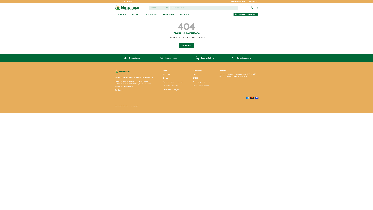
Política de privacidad (201, 86)
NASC (195, 74)
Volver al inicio (186, 45)
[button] (257, 8)
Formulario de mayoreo (171, 90)
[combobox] (193, 8)
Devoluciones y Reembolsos (173, 82)
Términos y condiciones (201, 82)
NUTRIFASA (122, 106)
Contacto (166, 74)
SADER (195, 78)
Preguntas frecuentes (238, 1)
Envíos (165, 78)
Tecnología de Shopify (132, 106)
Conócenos (251, 1)
